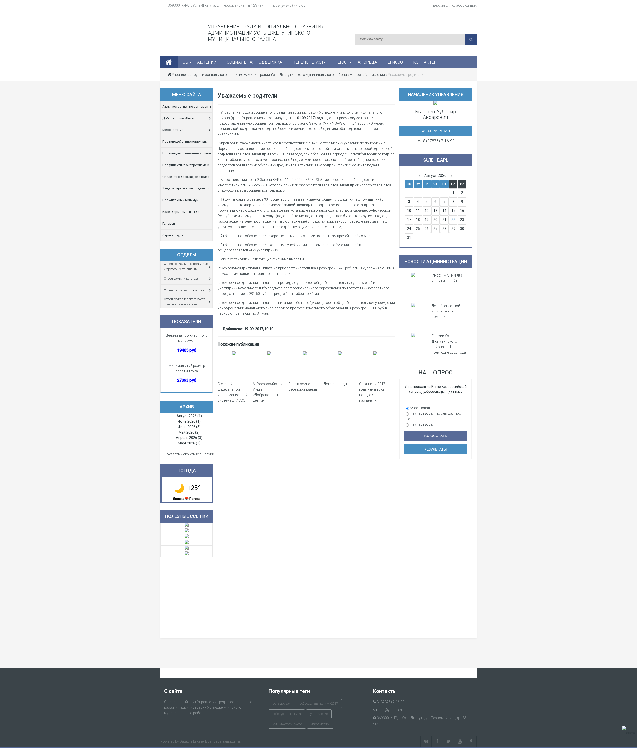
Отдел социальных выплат (184, 290)
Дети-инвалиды (336, 384)
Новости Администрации (435, 261)
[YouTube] (459, 741)
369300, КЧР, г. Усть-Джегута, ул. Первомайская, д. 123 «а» (215, 5)
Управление (319, 714)
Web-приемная (435, 131)
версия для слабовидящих (455, 5)
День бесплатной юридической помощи (446, 311)
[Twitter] (448, 741)
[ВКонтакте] (426, 741)
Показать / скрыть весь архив (189, 454)
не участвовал (422, 424)
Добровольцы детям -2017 (319, 703)
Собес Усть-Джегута (287, 714)
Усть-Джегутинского (287, 724)
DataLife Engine (192, 741)
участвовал (420, 408)
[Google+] (471, 741)
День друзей (281, 703)
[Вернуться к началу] (629, 731)
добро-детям (320, 724)
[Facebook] (437, 741)
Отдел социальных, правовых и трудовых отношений (186, 266)
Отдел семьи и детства (181, 278)
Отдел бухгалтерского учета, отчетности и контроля (185, 301)
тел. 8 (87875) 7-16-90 (288, 5)
